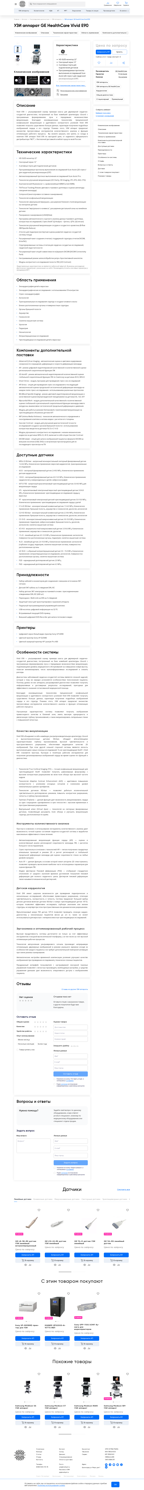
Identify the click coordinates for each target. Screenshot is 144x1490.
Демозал (62, 1454)
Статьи (38, 1454)
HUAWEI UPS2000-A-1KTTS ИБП (55, 1326)
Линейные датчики (22, 1199)
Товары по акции (92, 11)
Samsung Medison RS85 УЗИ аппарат (86, 1407)
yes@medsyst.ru (64, 1467)
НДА (50, 11)
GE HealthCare (121, 71)
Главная (20, 1455)
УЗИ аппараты (24, 11)
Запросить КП (103, 52)
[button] (65, 1272)
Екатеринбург (69, 1476)
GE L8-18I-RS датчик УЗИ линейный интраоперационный (25, 1243)
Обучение (85, 1452)
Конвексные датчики (42, 1199)
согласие (64, 1084)
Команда (39, 1452)
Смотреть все (123, 1190)
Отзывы (38, 1457)
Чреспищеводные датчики (114, 1199)
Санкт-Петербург (42, 1476)
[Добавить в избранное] (39, 1210)
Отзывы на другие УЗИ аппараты (75, 989)
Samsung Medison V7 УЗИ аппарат (55, 1407)
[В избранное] (99, 63)
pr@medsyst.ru (64, 1472)
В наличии (123, 11)
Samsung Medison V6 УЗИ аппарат (25, 1407)
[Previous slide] (17, 43)
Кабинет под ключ (103, 113)
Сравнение (108, 4)
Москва (92, 1476)
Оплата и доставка (66, 1459)
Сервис (84, 1454)
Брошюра (64, 94)
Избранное (117, 4)
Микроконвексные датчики (67, 1199)
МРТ (65, 11)
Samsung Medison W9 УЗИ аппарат (115, 1407)
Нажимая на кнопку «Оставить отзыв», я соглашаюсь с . (70, 1079)
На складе (123, 77)
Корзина (126, 4)
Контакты (39, 1459)
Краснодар (56, 1476)
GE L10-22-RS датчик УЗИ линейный (55, 1242)
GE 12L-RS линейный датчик (114, 1242)
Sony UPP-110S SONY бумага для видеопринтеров (86, 1327)
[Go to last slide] (16, 80)
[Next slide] (128, 10)
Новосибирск (82, 1476)
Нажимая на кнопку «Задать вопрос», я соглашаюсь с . (70, 1168)
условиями (69, 1080)
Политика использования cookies (51, 1485)
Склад (61, 1452)
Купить (119, 52)
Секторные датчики (90, 1199)
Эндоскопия (76, 11)
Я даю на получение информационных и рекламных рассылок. (71, 1085)
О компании (40, 1449)
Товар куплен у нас (27, 1050)
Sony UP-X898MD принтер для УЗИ (27, 1326)
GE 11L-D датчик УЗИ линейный (84, 1242)
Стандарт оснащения (105, 116)
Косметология (39, 11)
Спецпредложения (65, 1457)
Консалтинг (86, 1449)
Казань (101, 1476)
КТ (58, 11)
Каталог (62, 1449)
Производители (109, 11)
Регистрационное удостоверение (73, 91)
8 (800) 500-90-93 (42, 1467)
